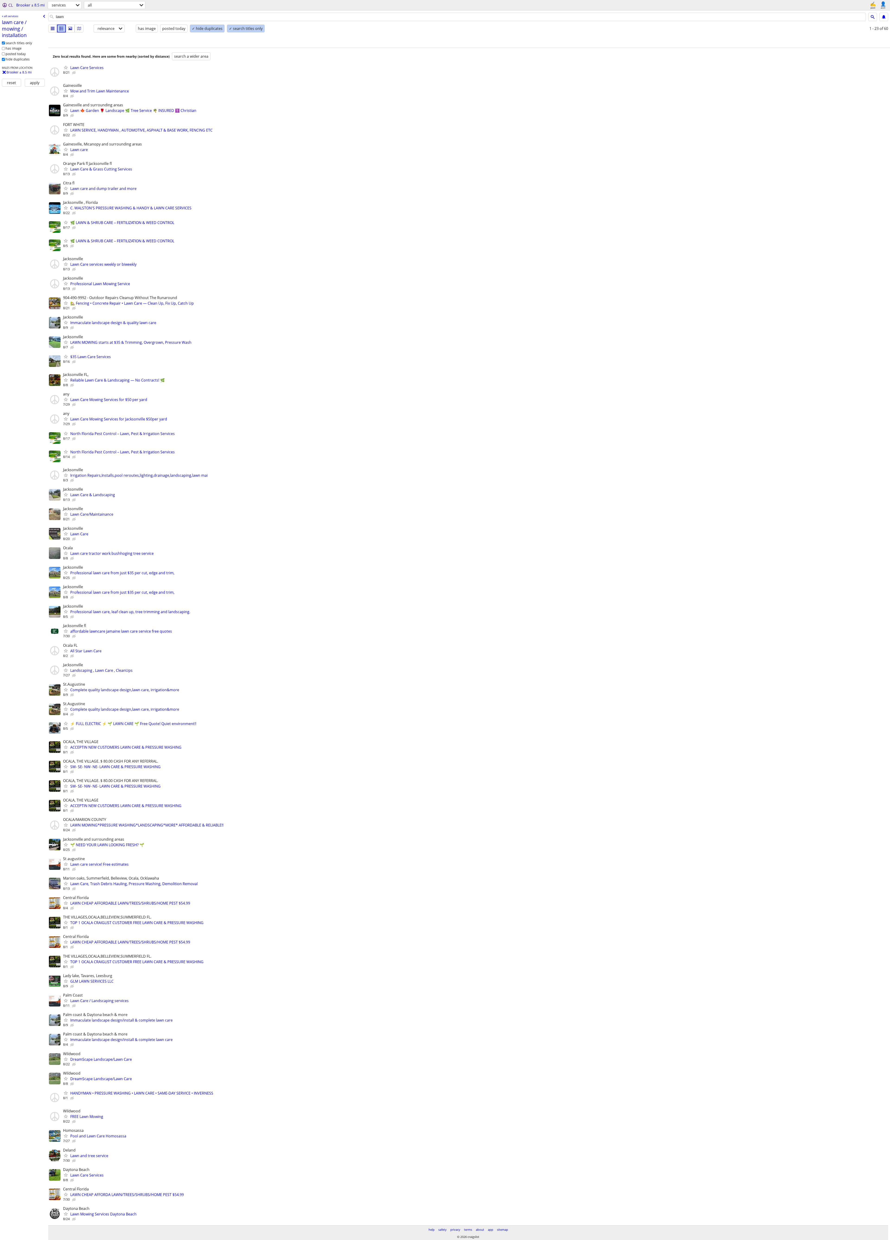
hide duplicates (18, 59)
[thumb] (61, 28)
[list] (52, 28)
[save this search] (883, 17)
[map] (79, 28)
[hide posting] (74, 73)
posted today (16, 54)
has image (14, 48)
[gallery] (70, 28)
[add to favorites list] (66, 67)
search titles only (19, 43)
